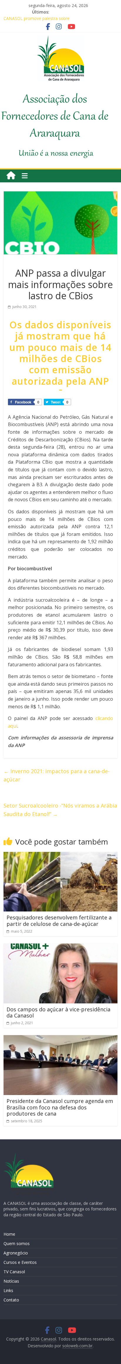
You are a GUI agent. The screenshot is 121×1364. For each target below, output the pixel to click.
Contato (11, 1300)
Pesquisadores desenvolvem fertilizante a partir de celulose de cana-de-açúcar (59, 920)
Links (8, 1290)
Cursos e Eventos (20, 1262)
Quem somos (17, 1243)
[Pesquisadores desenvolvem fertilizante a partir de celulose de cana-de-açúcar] (60, 855)
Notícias (11, 1281)
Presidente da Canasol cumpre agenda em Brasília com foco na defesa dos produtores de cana (59, 1107)
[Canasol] (11, 175)
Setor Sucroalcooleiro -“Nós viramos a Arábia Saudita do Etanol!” (60, 810)
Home (9, 1234)
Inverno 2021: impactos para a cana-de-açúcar (57, 775)
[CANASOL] (28, 1155)
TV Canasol (14, 1271)
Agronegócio (16, 1253)
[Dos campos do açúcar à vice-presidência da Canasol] (60, 947)
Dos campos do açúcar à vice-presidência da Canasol (58, 1012)
